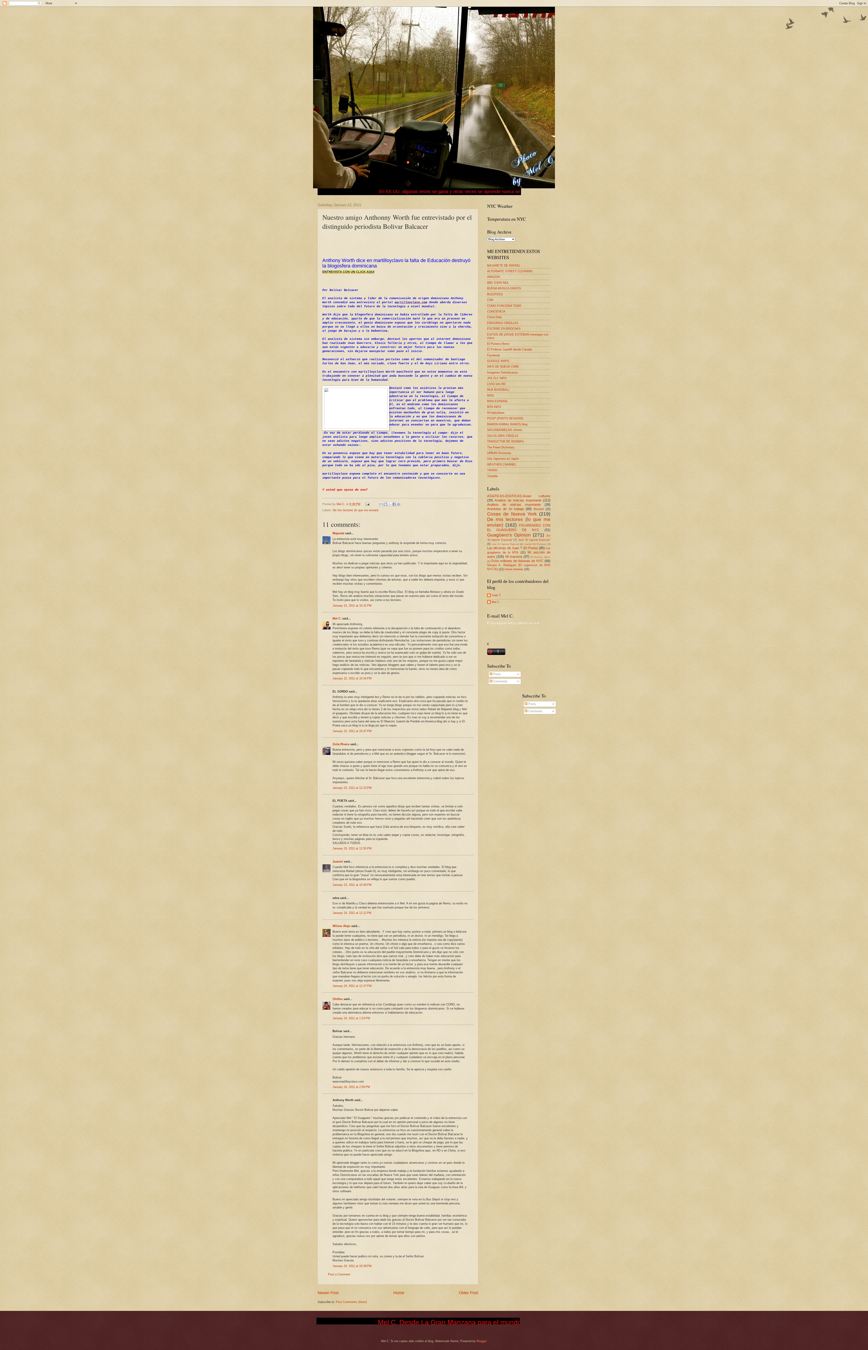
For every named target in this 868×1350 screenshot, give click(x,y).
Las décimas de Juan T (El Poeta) (512, 548)
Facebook (493, 355)
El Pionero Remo (498, 343)
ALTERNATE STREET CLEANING (510, 271)
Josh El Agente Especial (505, 544)
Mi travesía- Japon (540, 557)
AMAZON (493, 277)
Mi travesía (513, 556)
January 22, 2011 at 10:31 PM (352, 605)
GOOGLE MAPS (498, 361)
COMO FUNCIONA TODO (504, 305)
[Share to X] (390, 504)
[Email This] (381, 504)
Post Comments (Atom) (351, 1302)
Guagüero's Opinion (509, 534)
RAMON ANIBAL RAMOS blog (507, 424)
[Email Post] (367, 504)
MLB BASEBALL (498, 389)
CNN (490, 300)
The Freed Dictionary (500, 447)
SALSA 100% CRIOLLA (502, 435)
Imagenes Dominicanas (502, 372)
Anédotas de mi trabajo (505, 509)
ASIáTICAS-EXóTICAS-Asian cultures (518, 496)
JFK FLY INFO (497, 378)
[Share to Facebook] (394, 504)
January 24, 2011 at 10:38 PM (352, 1266)
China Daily (494, 317)
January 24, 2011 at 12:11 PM (352, 913)
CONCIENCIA (496, 311)
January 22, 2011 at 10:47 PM (352, 731)
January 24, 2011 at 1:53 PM (351, 1018)
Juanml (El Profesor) (535, 544)
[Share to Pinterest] (398, 504)
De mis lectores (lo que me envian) (355, 510)
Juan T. (496, 595)
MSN (490, 395)
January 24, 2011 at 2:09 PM (351, 1087)
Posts (496, 674)
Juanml (338, 861)
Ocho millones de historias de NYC (517, 561)
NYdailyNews (496, 412)
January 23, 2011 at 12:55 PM (352, 848)
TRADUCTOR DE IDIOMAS (505, 441)
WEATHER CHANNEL (501, 464)
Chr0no (338, 999)
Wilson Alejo (341, 926)
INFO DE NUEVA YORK (503, 366)
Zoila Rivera (341, 744)
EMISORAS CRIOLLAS (502, 323)
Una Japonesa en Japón (503, 458)
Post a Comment (339, 1274)
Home (398, 1293)
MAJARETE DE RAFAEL (503, 265)
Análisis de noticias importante (514, 504)
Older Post (468, 1293)
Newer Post (328, 1293)
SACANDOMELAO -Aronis (504, 430)
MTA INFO (494, 407)
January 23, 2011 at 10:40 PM (352, 885)
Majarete (338, 533)
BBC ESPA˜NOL (498, 282)
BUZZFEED (495, 294)
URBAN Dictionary (499, 453)
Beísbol (539, 509)
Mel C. (341, 504)
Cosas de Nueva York (512, 513)
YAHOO (492, 470)
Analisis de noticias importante (518, 500)
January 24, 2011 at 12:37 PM (352, 986)
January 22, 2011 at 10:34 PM (352, 678)
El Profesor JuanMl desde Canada (509, 349)
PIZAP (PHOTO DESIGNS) (505, 418)
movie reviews (514, 569)
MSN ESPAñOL (497, 401)
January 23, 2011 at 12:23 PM (352, 788)
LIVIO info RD (496, 384)
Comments (499, 681)
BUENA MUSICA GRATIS (504, 288)
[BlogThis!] (385, 504)
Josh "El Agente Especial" (534, 540)
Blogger (481, 1341)
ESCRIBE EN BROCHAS (504, 328)
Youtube (492, 476)
